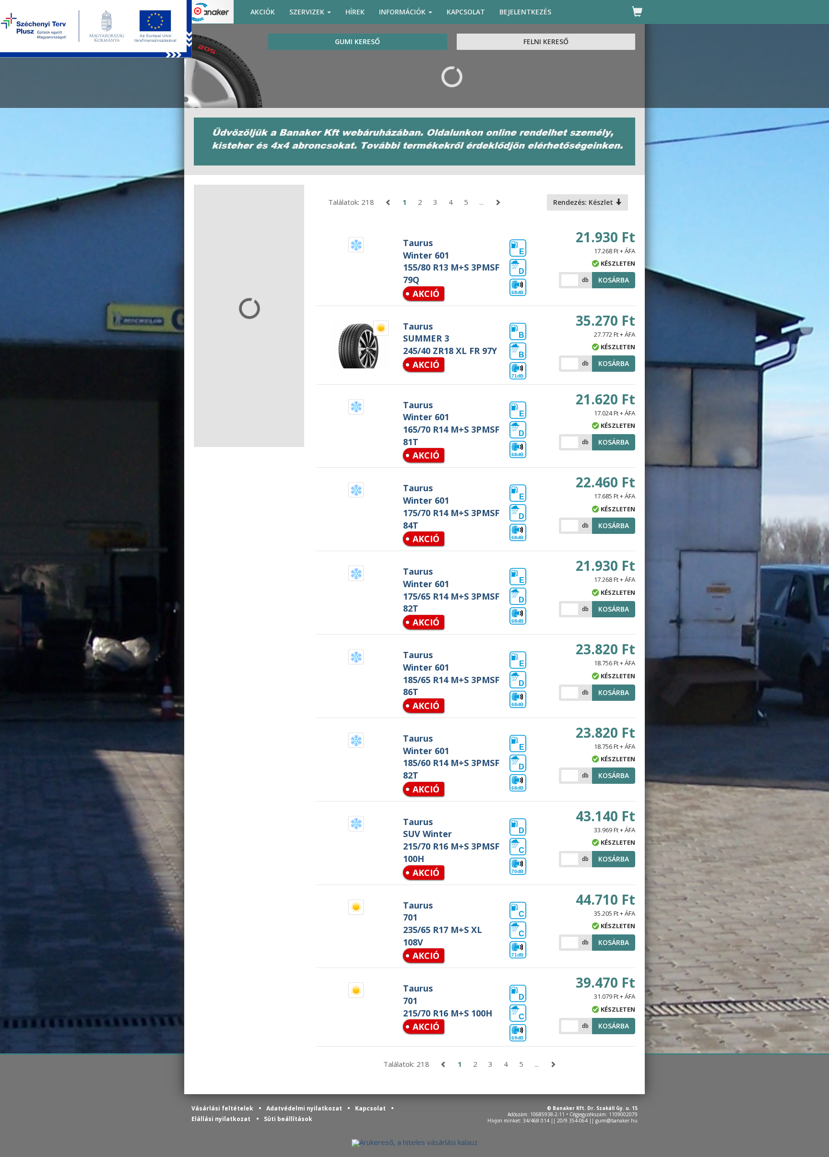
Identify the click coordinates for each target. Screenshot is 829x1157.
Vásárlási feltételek (223, 1108)
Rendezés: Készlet (584, 202)
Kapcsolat (371, 1108)
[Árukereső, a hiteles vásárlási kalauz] (415, 1142)
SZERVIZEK (307, 11)
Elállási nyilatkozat (220, 1119)
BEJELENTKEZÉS (525, 11)
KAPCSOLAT (466, 11)
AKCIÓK (262, 11)
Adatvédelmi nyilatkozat (304, 1108)
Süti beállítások (288, 1119)
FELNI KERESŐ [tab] (545, 41)
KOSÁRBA (613, 279)
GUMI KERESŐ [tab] (357, 41)
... (481, 202)
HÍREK (355, 11)
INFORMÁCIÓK (403, 11)
